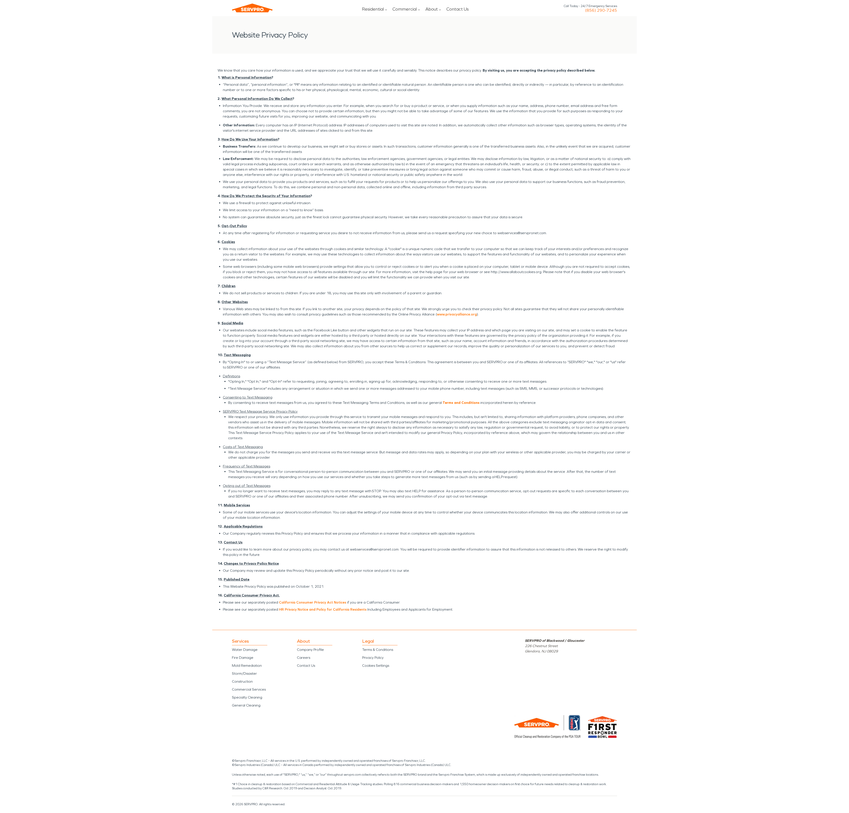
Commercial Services (249, 689)
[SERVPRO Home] (252, 8)
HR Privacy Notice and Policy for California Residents (323, 609)
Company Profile (310, 650)
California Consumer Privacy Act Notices (312, 602)
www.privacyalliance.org (457, 314)
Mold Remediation (247, 665)
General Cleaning (246, 705)
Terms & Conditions (377, 650)
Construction (242, 681)
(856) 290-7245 (601, 10)
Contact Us (457, 9)
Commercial (404, 9)
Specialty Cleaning (247, 697)
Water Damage (245, 650)
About (431, 9)
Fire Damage (242, 657)
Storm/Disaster (244, 673)
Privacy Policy (373, 657)
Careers (303, 657)
